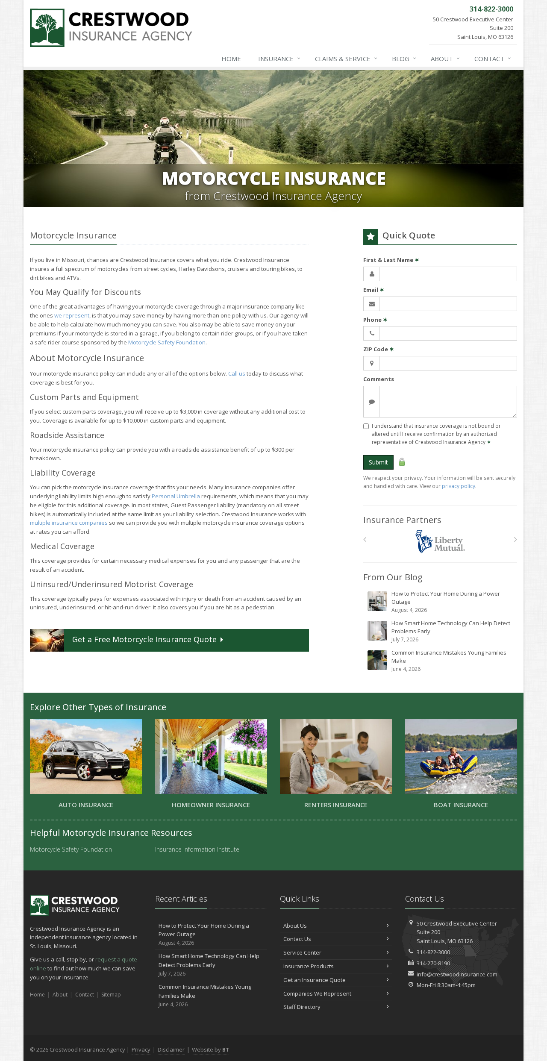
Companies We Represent (317, 993)
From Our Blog (393, 577)
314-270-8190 (433, 963)
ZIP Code (378, 349)
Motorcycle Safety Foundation (167, 342)
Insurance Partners (402, 520)
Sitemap (111, 994)
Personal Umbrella (176, 496)
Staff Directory (302, 1007)
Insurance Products (308, 966)
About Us (295, 925)
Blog (404, 58)
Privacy (141, 1049)
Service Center (302, 952)
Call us (236, 373)
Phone (375, 319)
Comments (378, 379)
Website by (210, 1049)
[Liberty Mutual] (440, 541)
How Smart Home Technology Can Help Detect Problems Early (450, 631)
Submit (378, 462)
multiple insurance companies (69, 522)
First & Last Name (391, 260)
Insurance (279, 58)
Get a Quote (144, 639)
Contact (492, 58)
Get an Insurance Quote (314, 980)
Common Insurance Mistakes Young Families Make (448, 661)
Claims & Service (346, 58)
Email (373, 290)
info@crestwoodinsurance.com (457, 974)
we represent (71, 315)
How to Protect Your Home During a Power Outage (445, 602)
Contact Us (297, 939)
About (445, 58)
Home (231, 58)
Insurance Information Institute (197, 849)
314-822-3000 (433, 952)
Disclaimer (171, 1049)
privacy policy (458, 486)
